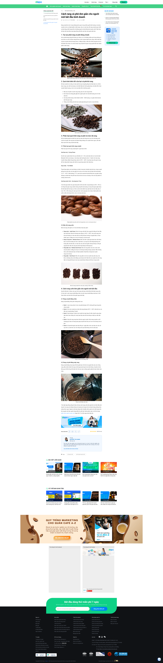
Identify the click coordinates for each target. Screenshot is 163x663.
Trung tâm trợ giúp (39, 639)
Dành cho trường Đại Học (78, 643)
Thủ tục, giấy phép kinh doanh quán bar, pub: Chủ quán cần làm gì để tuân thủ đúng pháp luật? (90, 503)
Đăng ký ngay (112, 42)
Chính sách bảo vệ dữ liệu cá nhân (42, 647)
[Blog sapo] (105, 637)
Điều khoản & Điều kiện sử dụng (42, 645)
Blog (62, 10)
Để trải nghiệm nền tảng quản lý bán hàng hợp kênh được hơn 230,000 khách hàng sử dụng (81, 604)
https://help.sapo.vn (62, 639)
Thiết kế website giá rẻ (77, 629)
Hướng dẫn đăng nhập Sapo (41, 643)
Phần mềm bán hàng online (59, 621)
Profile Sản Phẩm (39, 629)
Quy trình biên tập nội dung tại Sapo (71, 448)
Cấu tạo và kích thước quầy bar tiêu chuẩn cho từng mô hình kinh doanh (108, 503)
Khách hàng (94, 2)
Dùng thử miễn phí (99, 609)
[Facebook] (99, 637)
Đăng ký (123, 2)
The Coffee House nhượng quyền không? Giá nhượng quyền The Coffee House (112, 22)
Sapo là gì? (38, 621)
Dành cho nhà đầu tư (77, 641)
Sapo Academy (39, 631)
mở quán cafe (70, 454)
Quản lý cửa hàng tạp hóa (97, 621)
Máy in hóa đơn (114, 619)
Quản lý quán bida (95, 629)
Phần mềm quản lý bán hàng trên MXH (62, 627)
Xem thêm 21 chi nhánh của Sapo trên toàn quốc (107, 649)
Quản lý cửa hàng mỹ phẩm (97, 625)
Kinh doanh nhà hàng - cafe (70, 10)
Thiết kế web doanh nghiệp (78, 623)
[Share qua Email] (72, 431)
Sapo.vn (47, 661)
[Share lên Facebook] (69, 431)
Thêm (106, 2)
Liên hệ (37, 651)
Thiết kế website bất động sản (79, 625)
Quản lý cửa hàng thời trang (97, 623)
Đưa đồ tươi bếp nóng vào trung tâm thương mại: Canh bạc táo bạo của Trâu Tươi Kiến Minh (53, 503)
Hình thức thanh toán (40, 641)
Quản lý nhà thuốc (95, 631)
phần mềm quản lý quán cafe (68, 413)
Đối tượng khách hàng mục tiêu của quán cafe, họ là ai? (89, 475)
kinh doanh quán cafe (80, 454)
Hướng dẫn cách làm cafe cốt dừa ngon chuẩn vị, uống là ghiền (54, 475)
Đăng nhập (114, 2)
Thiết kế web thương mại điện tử (79, 627)
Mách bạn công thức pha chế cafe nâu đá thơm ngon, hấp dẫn (72, 475)
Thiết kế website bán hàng (78, 619)
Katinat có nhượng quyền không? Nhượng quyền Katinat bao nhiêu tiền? (112, 18)
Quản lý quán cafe (95, 627)
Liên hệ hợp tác (76, 639)
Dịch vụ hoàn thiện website (41, 649)
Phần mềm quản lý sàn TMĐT (60, 625)
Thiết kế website (57, 623)
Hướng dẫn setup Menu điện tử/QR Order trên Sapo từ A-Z (71, 503)
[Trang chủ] (47, 6)
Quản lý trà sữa (95, 633)
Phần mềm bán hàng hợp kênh (60, 631)
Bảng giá (37, 625)
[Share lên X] (75, 431)
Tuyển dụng (38, 627)
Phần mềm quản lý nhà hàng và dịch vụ (62, 629)
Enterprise (101, 2)
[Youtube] (102, 637)
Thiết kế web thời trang (78, 621)
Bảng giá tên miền (76, 633)
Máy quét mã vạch (114, 623)
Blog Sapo (38, 623)
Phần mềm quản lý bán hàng (60, 619)
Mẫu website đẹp (76, 631)
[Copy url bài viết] (79, 431)
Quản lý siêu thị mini (96, 619)
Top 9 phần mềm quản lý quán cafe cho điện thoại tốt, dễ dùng (112, 14)
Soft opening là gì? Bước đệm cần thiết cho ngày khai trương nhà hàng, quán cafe (109, 475)
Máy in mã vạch (114, 621)
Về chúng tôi (38, 619)
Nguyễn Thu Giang (75, 439)
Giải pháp (86, 2)
